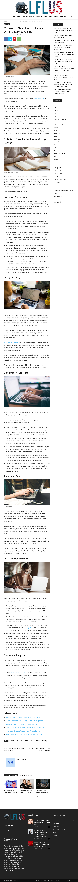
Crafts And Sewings (60, 119)
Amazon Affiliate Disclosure (45, 880)
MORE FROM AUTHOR (25, 775)
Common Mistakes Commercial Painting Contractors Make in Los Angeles (64, 54)
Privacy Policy (58, 880)
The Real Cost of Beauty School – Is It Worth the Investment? (27, 792)
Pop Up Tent (57, 168)
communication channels (19, 673)
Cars (50, 16)
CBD (55, 116)
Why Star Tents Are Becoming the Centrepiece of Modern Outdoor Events (63, 47)
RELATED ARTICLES (11, 775)
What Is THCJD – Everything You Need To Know (14, 749)
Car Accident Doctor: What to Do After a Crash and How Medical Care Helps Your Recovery (63, 84)
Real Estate (57, 170)
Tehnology (57, 182)
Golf (55, 148)
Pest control (57, 162)
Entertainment (58, 125)
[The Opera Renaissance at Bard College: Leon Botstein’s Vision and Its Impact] (43, 784)
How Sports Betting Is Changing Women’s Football (63, 36)
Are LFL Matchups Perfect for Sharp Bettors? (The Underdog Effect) (63, 61)
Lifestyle (56, 159)
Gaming (56, 136)
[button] (72, 17)
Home (13, 16)
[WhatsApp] (19, 39)
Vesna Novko (9, 34)
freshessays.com (39, 98)
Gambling (57, 133)
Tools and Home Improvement (63, 190)
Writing (44, 740)
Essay (17, 740)
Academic (11, 740)
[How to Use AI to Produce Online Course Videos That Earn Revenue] (11, 784)
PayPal (29, 628)
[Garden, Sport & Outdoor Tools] (39, 7)
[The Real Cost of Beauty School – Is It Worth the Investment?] (27, 784)
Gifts (55, 145)
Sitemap (34, 880)
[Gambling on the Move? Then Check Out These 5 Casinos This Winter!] (30, 843)
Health (56, 16)
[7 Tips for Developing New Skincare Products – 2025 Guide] (30, 821)
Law (55, 156)
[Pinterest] (14, 39)
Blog (55, 108)
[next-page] (8, 800)
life (21, 740)
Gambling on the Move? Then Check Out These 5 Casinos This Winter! (41, 844)
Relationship (58, 173)
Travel (46, 16)
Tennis (56, 185)
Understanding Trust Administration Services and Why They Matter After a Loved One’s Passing (64, 69)
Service (31, 740)
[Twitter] (10, 39)
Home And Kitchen (60, 153)
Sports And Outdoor (60, 179)
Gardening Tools (59, 142)
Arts (55, 105)
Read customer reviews (12, 343)
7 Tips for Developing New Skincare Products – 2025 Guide (42, 822)
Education (39, 16)
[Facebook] (6, 39)
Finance (56, 130)
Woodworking (58, 202)
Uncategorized (58, 196)
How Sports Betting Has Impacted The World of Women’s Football (63, 77)
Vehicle (56, 199)
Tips (55, 188)
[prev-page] (5, 800)
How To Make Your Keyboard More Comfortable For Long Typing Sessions (62, 91)
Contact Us (67, 880)
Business (31, 16)
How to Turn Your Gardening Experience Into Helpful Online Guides (63, 30)
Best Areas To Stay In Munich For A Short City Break (64, 41)
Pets (55, 165)
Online (26, 740)
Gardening (62, 16)
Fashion (56, 128)
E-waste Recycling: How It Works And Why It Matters (39, 749)
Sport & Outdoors (22, 16)
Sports (56, 176)
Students (38, 740)
